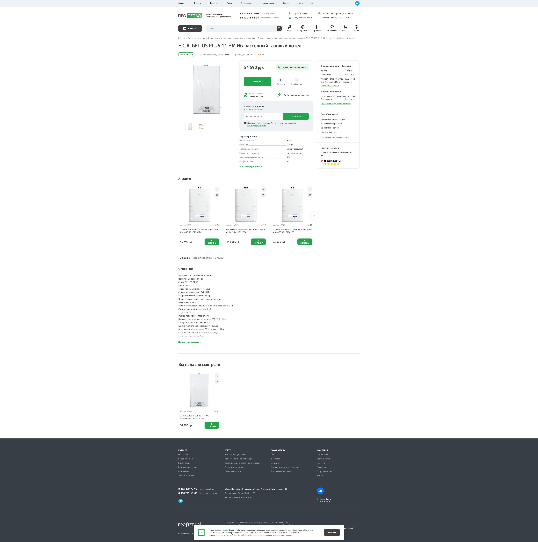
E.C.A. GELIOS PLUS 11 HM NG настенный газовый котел (194, 417)
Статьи (229, 3)
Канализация (184, 463)
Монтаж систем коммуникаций (239, 458)
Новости (321, 463)
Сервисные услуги (233, 471)
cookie (225, 530)
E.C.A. (250, 54)
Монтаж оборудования (235, 454)
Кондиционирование (188, 467)
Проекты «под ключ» (234, 467)
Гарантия (214, 3)
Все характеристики (249, 166)
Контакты (286, 3)
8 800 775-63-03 (249, 17)
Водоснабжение (185, 458)
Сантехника (183, 471)
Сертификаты (323, 458)
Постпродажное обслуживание (285, 467)
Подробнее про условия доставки (336, 103)
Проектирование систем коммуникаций (243, 463)
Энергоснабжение (186, 475)
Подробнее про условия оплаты (335, 137)
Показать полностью (188, 342)
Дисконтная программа (282, 471)
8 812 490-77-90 (249, 13)
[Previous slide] (177, 215)
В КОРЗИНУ (257, 81)
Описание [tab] (185, 257)
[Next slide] (314, 215)
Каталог (193, 28)
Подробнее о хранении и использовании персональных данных (264, 535)
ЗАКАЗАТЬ (296, 116)
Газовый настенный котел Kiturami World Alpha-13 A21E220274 (199, 231)
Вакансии (321, 467)
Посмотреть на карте (330, 85)
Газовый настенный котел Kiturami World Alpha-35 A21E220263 (292, 231)
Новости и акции (267, 3)
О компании (246, 3)
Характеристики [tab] (202, 257)
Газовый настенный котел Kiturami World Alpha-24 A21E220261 (245, 231)
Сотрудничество (306, 3)
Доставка (197, 3)
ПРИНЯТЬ (332, 532)
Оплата (181, 3)
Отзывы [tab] (219, 257)
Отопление (183, 454)
